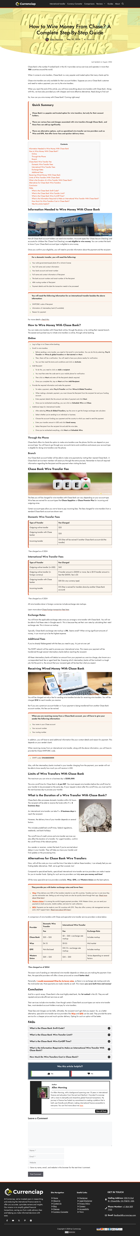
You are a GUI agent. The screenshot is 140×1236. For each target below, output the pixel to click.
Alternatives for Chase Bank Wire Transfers (45, 182)
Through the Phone (39, 156)
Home (55, 1198)
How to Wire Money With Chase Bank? (43, 151)
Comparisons (89, 3)
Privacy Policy (84, 1203)
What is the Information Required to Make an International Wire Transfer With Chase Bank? (65, 198)
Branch (34, 159)
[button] (123, 4)
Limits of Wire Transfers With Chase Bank (44, 177)
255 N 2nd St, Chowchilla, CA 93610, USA (121, 1199)
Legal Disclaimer (85, 1200)
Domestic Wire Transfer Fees (42, 164)
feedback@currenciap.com (125, 1215)
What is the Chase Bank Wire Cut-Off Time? (48, 196)
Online (34, 154)
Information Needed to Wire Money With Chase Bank (49, 148)
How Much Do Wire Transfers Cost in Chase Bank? (51, 201)
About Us (56, 1200)
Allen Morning (56, 39)
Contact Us (57, 1203)
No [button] (92, 1073)
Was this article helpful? (40, 204)
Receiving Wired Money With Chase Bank (44, 175)
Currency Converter (74, 3)
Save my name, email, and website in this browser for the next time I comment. (60, 1167)
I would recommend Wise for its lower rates (55, 981)
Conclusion (33, 185)
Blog (55, 1206)
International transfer (57, 3)
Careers (82, 1206)
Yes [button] (52, 1073)
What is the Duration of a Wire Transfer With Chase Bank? (50, 180)
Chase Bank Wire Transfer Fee (40, 161)
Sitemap (56, 1209)
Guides (110, 3)
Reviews (99, 3)
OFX (34, 907)
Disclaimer (91, 39)
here (81, 1105)
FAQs (31, 188)
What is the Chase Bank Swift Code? (45, 190)
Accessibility (84, 1209)
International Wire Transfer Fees (43, 167)
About (117, 3)
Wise (34, 893)
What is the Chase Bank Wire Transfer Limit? (48, 193)
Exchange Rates (37, 169)
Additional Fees (37, 172)
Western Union (37, 901)
